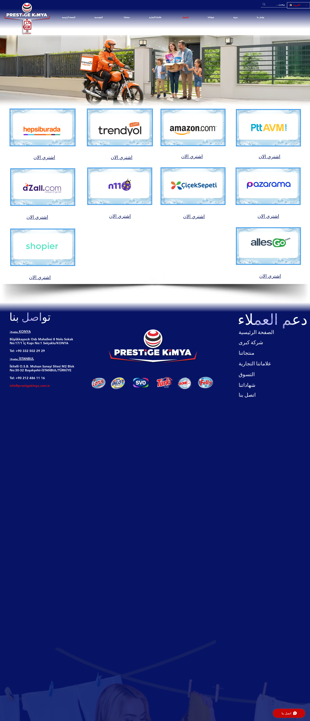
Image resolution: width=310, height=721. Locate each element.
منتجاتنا (246, 353)
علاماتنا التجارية (255, 363)
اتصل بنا (247, 395)
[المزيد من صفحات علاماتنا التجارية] (162, 17)
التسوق (247, 374)
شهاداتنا (247, 385)
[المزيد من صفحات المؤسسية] (104, 17)
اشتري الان (44, 157)
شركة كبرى (251, 342)
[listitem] (42, 135)
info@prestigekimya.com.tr (30, 386)
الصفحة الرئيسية (256, 332)
